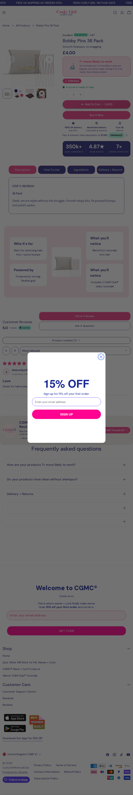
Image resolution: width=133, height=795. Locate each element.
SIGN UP (66, 414)
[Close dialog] (101, 357)
